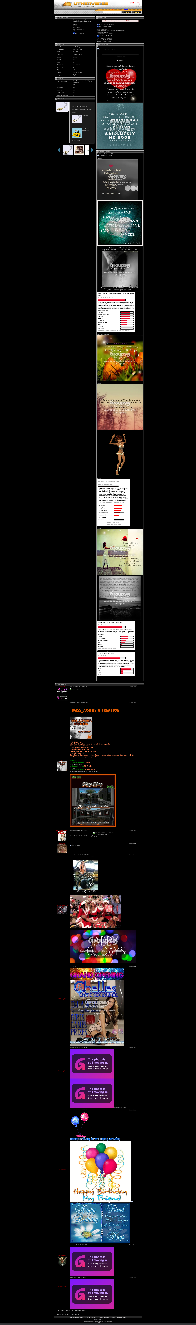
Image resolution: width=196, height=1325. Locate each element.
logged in (115, 21)
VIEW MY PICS (79, 33)
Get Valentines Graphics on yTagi (106, 50)
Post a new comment (81, 1310)
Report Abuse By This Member (68, 1314)
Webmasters (119, 1317)
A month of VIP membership (85, 129)
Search (115, 9)
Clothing (125, 9)
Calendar (120, 9)
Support (134, 9)
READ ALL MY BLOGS (105, 35)
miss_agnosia (74, 768)
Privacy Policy (93, 1317)
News (109, 9)
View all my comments (65, 1310)
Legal (124, 1317)
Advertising (112, 1317)
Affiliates (139, 9)
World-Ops (100, 1317)
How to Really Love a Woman (105, 33)
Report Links (132, 686)
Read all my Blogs (76, 764)
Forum (130, 9)
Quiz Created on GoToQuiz (113, 524)
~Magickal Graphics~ (103, 834)
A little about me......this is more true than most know (111, 30)
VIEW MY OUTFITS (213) (106, 24)
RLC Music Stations (102, 32)
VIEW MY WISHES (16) (105, 26)
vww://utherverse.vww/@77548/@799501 (84, 771)
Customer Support (74, 1317)
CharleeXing (83, 106)
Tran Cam (139, 6)
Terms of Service (84, 1317)
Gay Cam (139, 5)
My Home (104, 9)
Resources (106, 1317)
